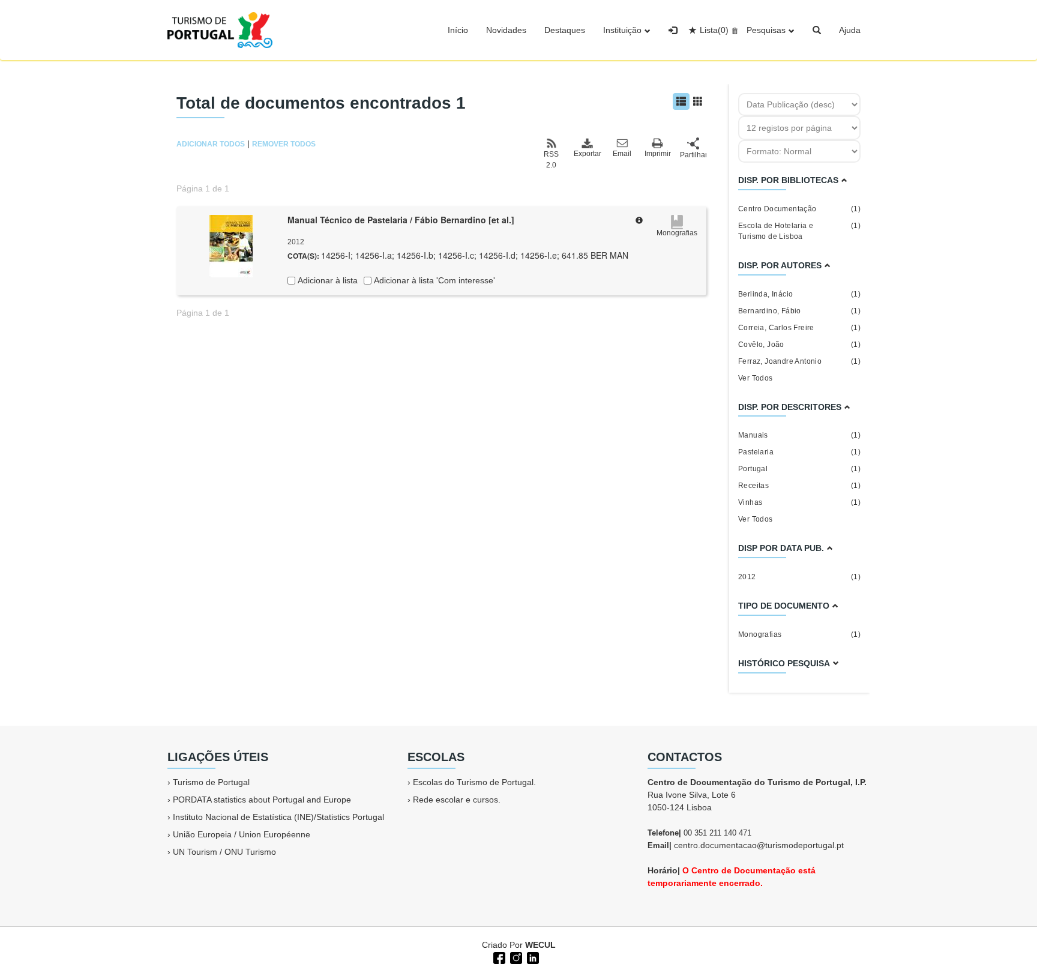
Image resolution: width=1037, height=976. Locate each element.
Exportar (587, 153)
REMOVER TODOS (284, 144)
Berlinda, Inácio (799, 294)
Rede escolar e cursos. (456, 799)
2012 (799, 577)
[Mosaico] (698, 101)
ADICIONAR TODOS (210, 144)
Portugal (799, 469)
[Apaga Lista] (733, 30)
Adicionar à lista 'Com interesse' (433, 280)
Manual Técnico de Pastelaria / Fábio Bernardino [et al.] (400, 220)
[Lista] (681, 101)
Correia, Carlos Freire (799, 328)
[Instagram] (515, 957)
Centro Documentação (799, 209)
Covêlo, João (799, 344)
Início (458, 30)
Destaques (564, 30)
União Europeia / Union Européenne (241, 834)
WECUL (540, 945)
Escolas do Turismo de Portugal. (474, 782)
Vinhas (799, 502)
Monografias (799, 634)
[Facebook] (498, 957)
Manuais (799, 435)
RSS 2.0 (551, 159)
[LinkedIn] (532, 957)
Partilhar (693, 155)
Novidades (506, 30)
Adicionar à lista (326, 280)
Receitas (799, 485)
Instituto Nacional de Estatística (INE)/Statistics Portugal (278, 817)
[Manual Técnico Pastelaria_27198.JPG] (231, 245)
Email (622, 153)
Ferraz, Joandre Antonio (799, 361)
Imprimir (658, 153)
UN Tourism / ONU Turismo (224, 852)
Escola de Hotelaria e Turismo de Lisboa (799, 231)
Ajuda (850, 30)
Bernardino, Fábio (799, 311)
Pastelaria (799, 452)
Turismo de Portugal (211, 782)
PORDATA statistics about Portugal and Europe (262, 799)
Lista (714, 30)
